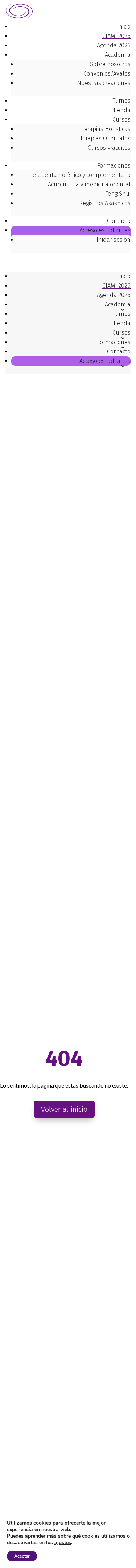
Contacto (119, 220)
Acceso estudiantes (105, 360)
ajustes (62, 1542)
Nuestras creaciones (104, 83)
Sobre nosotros (110, 64)
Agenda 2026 (114, 45)
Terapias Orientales (105, 138)
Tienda (122, 110)
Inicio (124, 26)
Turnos (122, 100)
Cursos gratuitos (109, 147)
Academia (118, 54)
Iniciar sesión (113, 239)
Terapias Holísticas (106, 129)
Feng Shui (118, 193)
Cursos (121, 119)
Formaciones (114, 165)
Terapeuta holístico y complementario (80, 174)
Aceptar (22, 1556)
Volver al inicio (64, 1109)
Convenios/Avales (107, 73)
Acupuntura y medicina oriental (89, 184)
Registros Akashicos (105, 203)
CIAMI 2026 (116, 36)
